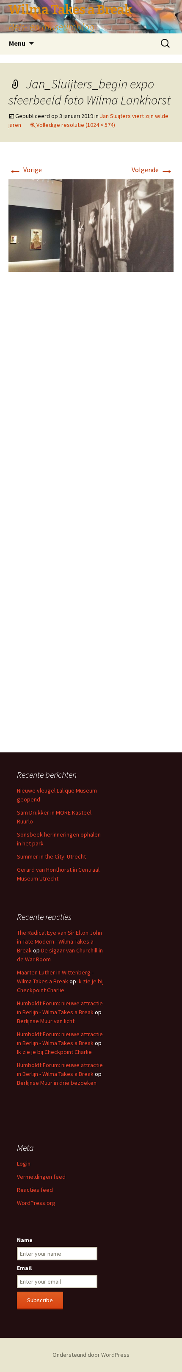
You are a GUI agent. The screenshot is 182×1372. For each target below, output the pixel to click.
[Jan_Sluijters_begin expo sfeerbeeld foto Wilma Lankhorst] (91, 224)
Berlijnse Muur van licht (45, 1021)
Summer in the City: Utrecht (51, 856)
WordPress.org (36, 1203)
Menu (17, 43)
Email (24, 1268)
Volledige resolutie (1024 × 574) (75, 125)
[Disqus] (91, 404)
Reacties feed (35, 1190)
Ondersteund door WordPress (91, 1354)
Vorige (25, 169)
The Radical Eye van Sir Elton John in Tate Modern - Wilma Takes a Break (59, 941)
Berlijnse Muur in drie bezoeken (57, 1083)
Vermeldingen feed (41, 1176)
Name (25, 1240)
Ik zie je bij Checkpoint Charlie (54, 1052)
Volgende (153, 169)
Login (23, 1163)
